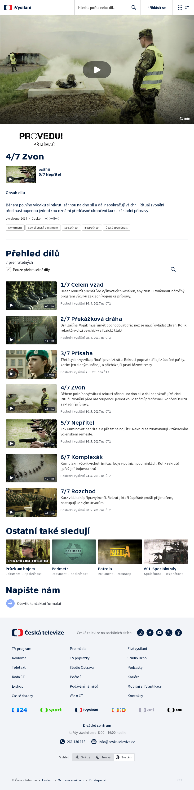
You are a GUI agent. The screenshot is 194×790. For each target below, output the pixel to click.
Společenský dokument (43, 227)
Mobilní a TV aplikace (145, 686)
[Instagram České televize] (140, 632)
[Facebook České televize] (150, 632)
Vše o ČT (76, 695)
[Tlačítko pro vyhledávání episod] (173, 269)
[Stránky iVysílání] (86, 711)
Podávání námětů (84, 686)
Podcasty (135, 667)
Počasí (75, 676)
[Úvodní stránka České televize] (38, 632)
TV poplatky (79, 658)
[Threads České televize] (178, 632)
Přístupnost (97, 780)
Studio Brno (137, 658)
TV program (21, 648)
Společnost (71, 227)
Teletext (19, 667)
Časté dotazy (22, 695)
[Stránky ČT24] (19, 711)
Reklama (19, 658)
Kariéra (133, 676)
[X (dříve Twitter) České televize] (169, 632)
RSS (179, 780)
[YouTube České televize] (159, 632)
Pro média (78, 648)
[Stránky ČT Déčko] (119, 711)
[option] (83, 757)
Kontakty (135, 695)
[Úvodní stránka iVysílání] (22, 7)
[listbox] (103, 757)
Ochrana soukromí (71, 780)
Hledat (134, 7)
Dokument (15, 227)
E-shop (17, 686)
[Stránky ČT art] (146, 711)
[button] (97, 69)
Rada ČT (18, 676)
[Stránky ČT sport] (51, 711)
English (47, 780)
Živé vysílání (137, 648)
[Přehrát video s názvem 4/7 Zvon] (97, 69)
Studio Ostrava (82, 667)
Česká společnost (117, 227)
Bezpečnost (91, 227)
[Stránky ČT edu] (175, 711)
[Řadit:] (184, 269)
